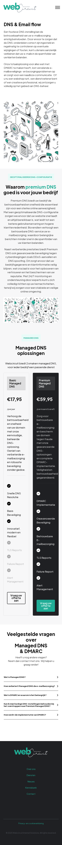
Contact (31, 793)
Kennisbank (31, 787)
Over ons (31, 769)
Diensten (31, 775)
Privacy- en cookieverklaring (31, 823)
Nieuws (31, 781)
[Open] (56, 7)
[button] (31, 677)
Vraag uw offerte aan (16, 598)
